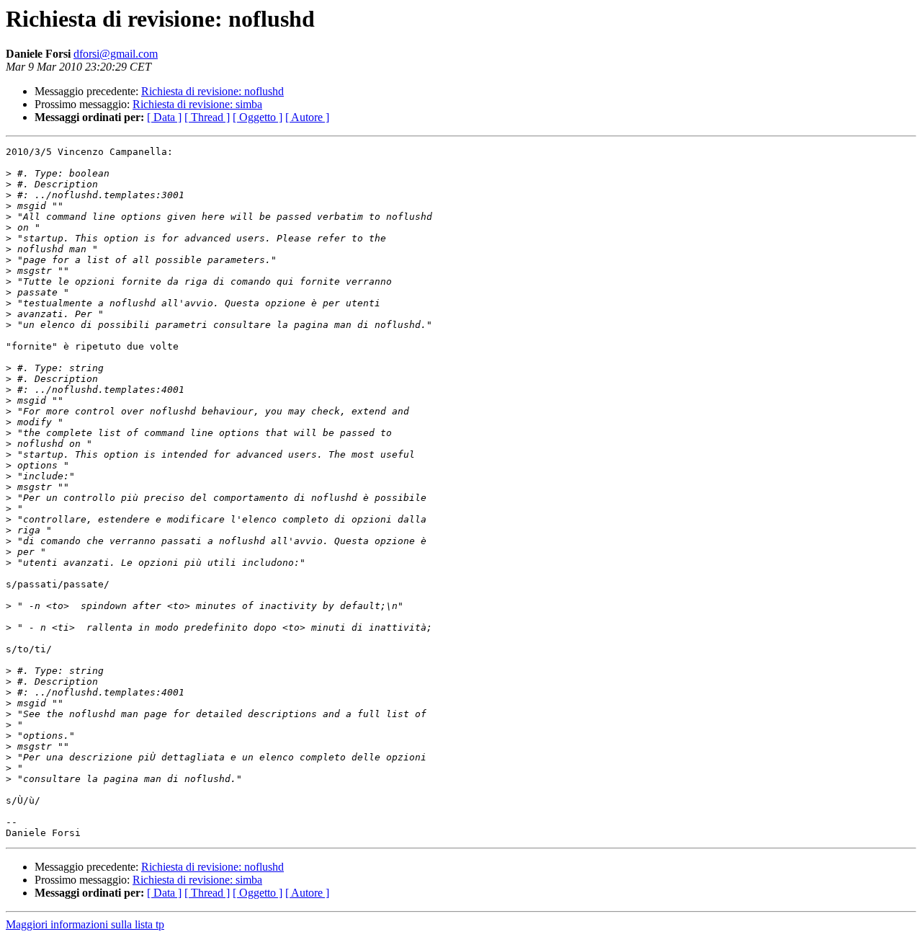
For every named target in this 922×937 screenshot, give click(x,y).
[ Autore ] (307, 117)
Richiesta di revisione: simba (197, 104)
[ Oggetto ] (257, 117)
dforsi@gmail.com (115, 54)
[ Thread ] (207, 117)
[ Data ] (164, 117)
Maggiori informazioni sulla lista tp (85, 924)
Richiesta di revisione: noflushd (212, 91)
